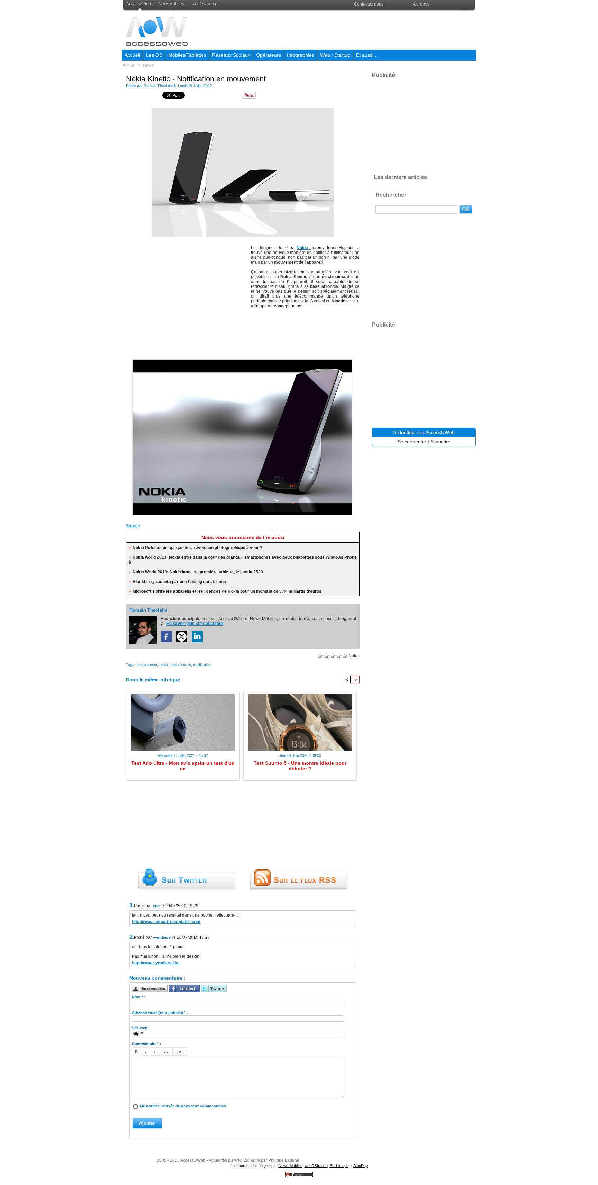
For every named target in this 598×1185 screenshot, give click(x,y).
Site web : (141, 1028)
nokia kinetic (180, 665)
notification (202, 665)
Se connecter (411, 441)
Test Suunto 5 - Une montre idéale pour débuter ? (300, 765)
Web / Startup (335, 55)
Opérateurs (268, 55)
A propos (421, 4)
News (148, 65)
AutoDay (360, 1166)
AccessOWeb (193, 1160)
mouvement (147, 665)
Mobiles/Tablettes (187, 55)
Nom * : (138, 997)
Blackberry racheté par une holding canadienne (179, 581)
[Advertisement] (350, 29)
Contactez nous (368, 4)
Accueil (132, 55)
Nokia (304, 247)
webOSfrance (204, 3)
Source (133, 525)
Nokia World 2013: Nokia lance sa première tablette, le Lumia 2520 (198, 571)
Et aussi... (367, 55)
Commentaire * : (146, 1044)
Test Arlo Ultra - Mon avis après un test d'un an (183, 765)
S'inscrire (441, 441)
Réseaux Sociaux (231, 55)
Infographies (300, 55)
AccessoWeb (139, 3)
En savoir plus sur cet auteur (194, 623)
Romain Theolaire (158, 85)
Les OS (154, 55)
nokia (163, 665)
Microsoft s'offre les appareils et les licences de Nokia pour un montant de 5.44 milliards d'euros (227, 591)
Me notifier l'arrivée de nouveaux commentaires (183, 1106)
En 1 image (339, 1166)
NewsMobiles (171, 3)
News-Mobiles (290, 1166)
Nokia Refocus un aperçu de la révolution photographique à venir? (197, 547)
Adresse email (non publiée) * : (160, 1012)
